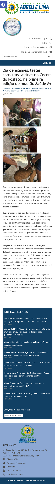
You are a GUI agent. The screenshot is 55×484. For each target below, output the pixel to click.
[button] (3, 4)
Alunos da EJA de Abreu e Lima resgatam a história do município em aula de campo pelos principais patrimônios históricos (27, 332)
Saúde (10, 88)
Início (4, 88)
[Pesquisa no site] (49, 56)
